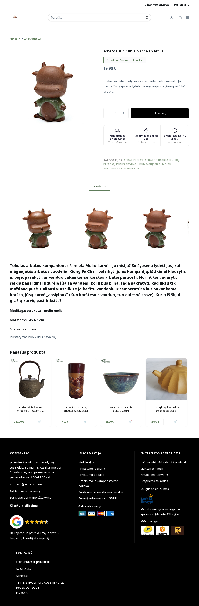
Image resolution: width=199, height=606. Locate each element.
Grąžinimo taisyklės (154, 481)
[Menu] (187, 17)
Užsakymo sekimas (157, 4)
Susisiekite (181, 4)
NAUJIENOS (131, 168)
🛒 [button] (39, 421)
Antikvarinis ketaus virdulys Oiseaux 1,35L (30, 409)
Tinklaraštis (86, 462)
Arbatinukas (133, 160)
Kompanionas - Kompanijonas (138, 164)
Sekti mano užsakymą (25, 491)
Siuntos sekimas (152, 468)
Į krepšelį (160, 113)
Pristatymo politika (91, 468)
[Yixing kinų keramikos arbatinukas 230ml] (166, 379)
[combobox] (97, 17)
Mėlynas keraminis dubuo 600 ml (121, 409)
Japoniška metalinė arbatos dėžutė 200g (76, 409)
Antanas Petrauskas (131, 60)
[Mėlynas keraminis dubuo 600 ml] (121, 379)
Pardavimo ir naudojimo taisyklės (101, 492)
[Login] (171, 17)
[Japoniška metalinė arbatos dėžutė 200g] (76, 379)
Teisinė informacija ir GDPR (97, 498)
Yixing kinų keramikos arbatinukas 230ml (166, 409)
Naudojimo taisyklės (154, 474)
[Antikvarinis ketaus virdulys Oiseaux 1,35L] (30, 379)
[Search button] (147, 17)
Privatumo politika (91, 474)
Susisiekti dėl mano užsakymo (30, 497)
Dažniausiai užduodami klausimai (163, 462)
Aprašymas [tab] (99, 186)
